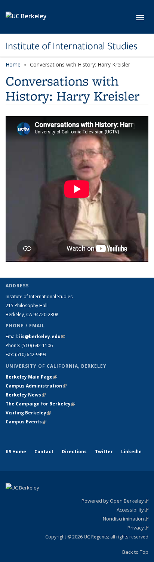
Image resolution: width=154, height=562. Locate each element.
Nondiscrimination (125, 518)
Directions (74, 451)
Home (13, 64)
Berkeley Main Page (31, 377)
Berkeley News (26, 395)
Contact (43, 451)
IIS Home (16, 451)
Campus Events (26, 422)
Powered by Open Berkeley (114, 500)
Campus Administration (36, 386)
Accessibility (132, 509)
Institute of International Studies (72, 46)
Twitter (104, 451)
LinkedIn (131, 451)
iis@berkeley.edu (42, 336)
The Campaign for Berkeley (40, 404)
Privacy (137, 527)
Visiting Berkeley (28, 413)
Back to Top (135, 552)
